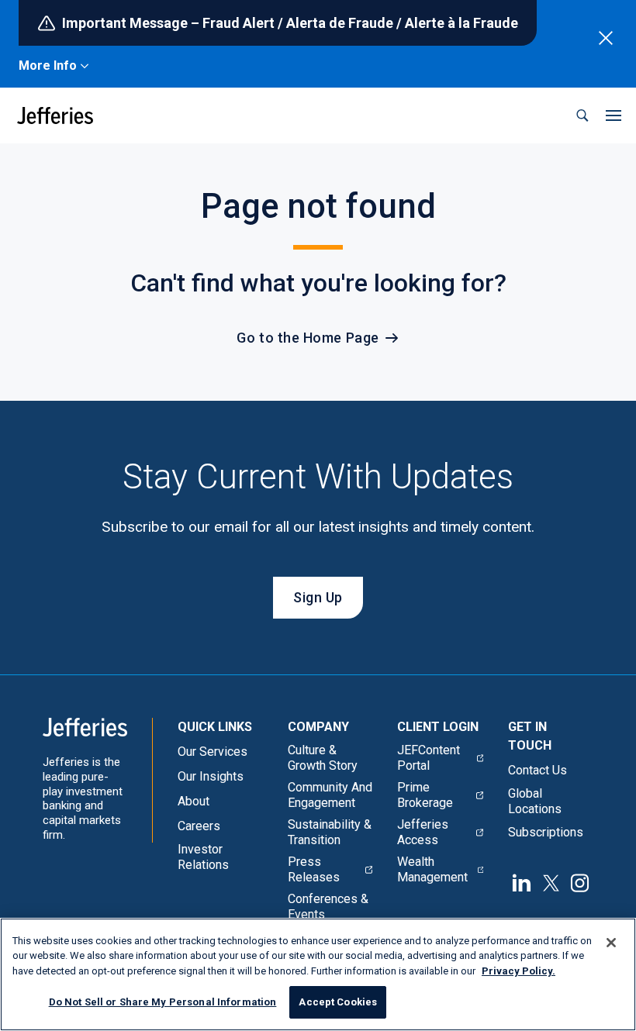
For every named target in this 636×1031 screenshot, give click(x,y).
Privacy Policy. (518, 971)
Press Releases (314, 869)
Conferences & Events (328, 906)
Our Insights (211, 776)
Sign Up (318, 597)
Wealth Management (432, 869)
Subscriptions (545, 832)
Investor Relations (203, 857)
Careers (199, 826)
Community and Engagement (330, 795)
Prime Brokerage (425, 795)
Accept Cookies (338, 1002)
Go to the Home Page (307, 337)
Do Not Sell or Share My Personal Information (163, 1002)
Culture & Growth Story (323, 758)
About (193, 801)
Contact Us (537, 770)
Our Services (212, 751)
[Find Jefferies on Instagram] (580, 881)
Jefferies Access (422, 832)
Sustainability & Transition (330, 832)
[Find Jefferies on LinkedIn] (522, 881)
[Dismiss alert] (605, 38)
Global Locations (535, 801)
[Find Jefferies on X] (551, 881)
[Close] (611, 943)
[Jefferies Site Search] (582, 115)
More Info (48, 65)
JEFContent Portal (428, 758)
